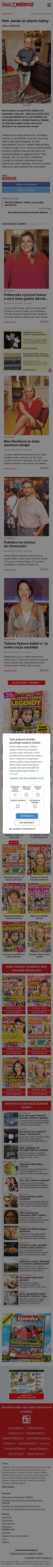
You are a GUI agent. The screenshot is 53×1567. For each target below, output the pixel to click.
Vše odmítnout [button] (26, 822)
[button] (26, 779)
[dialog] (26, 783)
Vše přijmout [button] (26, 816)
